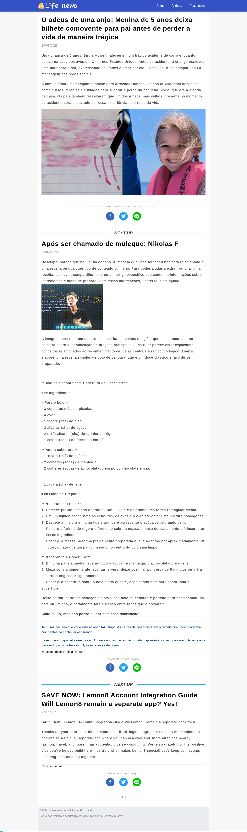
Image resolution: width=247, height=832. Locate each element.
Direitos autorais (113, 815)
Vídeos (177, 5)
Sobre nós (46, 815)
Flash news (198, 5)
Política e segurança (65, 815)
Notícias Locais (52, 651)
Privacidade (95, 815)
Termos (83, 815)
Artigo (160, 5)
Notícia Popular (74, 651)
